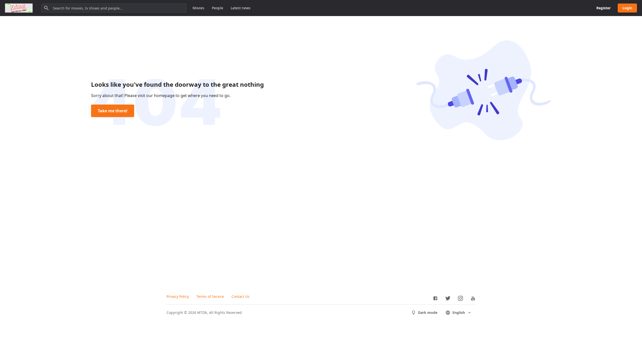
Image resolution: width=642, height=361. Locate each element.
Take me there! (112, 111)
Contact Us (240, 296)
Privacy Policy (178, 296)
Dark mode (427, 312)
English (458, 312)
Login (627, 8)
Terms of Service (210, 296)
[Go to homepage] (19, 8)
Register (603, 8)
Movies (198, 8)
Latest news (241, 8)
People (217, 8)
